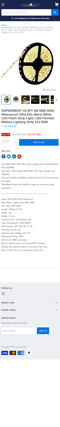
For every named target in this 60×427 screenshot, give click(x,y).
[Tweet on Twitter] (9, 156)
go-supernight (10, 126)
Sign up (43, 330)
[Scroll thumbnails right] (56, 100)
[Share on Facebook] (3, 156)
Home (4, 25)
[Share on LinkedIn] (14, 156)
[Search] (55, 12)
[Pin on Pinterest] (19, 156)
